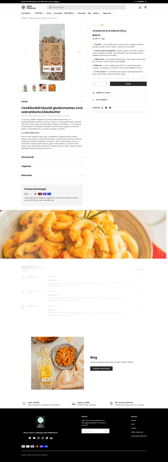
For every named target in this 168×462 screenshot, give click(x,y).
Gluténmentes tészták (34, 18)
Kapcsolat (107, 13)
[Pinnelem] (110, 108)
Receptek (81, 13)
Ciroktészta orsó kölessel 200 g (49, 18)
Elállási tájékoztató (137, 432)
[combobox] (86, 7)
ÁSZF (133, 424)
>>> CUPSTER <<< (140, 2)
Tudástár (133, 428)
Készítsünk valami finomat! (101, 369)
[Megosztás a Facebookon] (106, 108)
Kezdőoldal (24, 18)
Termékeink (25, 13)
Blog (89, 13)
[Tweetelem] (102, 108)
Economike (58, 13)
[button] (145, 7)
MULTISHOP (69, 13)
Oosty (49, 13)
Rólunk (95, 13)
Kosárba (128, 84)
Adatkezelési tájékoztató (139, 436)
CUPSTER (38, 13)
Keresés (133, 420)
